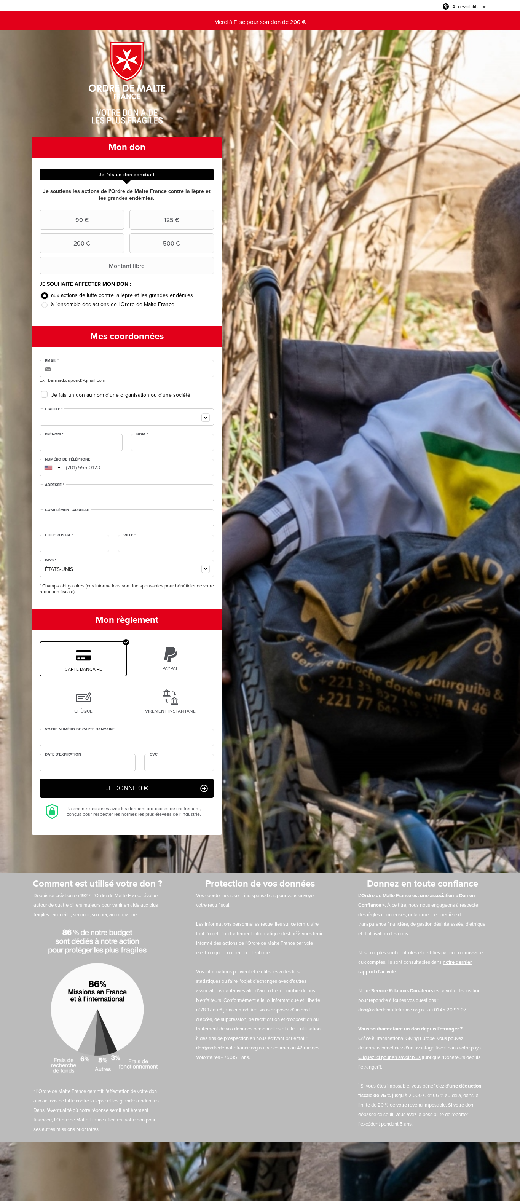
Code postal (59, 535)
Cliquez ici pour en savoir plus (389, 1057)
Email (52, 361)
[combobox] (127, 417)
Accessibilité (465, 6)
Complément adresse (67, 510)
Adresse (54, 485)
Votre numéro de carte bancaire (80, 729)
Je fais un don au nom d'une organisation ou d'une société (120, 395)
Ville (129, 535)
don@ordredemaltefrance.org (227, 1047)
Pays (50, 560)
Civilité (54, 409)
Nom (142, 434)
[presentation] (127, 174)
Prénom (54, 434)
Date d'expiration (63, 754)
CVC (154, 754)
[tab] (127, 174)
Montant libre (127, 266)
